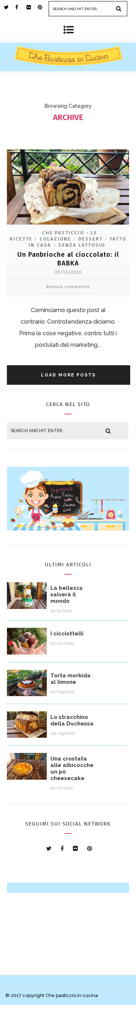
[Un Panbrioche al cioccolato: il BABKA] (68, 225)
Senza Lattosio (81, 245)
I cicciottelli (66, 633)
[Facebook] (20, 7)
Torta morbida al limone (70, 678)
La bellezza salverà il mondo (66, 594)
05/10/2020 (68, 272)
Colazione (55, 239)
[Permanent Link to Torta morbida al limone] (27, 694)
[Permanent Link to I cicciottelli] (27, 652)
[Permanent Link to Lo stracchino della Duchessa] (27, 735)
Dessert (90, 239)
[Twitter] (9, 7)
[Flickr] (31, 7)
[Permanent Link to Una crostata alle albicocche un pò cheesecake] (27, 777)
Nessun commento (68, 286)
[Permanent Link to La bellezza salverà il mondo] (27, 607)
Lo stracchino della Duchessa (72, 720)
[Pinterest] (43, 7)
